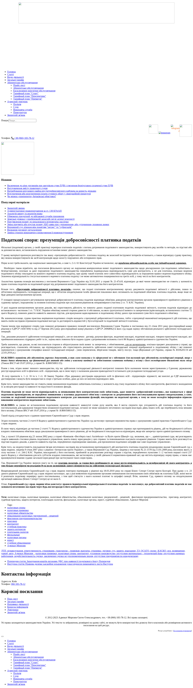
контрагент (13, 524)
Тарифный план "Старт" (26, 93)
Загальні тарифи (15, 80)
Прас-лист (12, 599)
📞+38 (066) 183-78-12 (22, 138)
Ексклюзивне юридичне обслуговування (34, 90)
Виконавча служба (22, 109)
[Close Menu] (2, 636)
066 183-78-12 (18, 584)
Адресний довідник (17, 101)
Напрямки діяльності (18, 604)
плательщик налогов (17, 532)
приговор (12, 521)
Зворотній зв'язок (16, 115)
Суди (16, 107)
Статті (10, 74)
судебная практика (16, 526)
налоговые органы (16, 537)
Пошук (4, 120)
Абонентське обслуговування (22, 82)
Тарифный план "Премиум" (27, 99)
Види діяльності (15, 77)
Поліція (17, 104)
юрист (10, 540)
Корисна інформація (17, 607)
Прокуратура (20, 112)
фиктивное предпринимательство (24, 518)
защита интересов (16, 529)
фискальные (13, 534)
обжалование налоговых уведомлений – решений (33, 515)
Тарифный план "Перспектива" (29, 96)
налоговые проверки (18, 510)
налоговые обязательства (20, 513)
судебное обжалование (19, 543)
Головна (11, 71)
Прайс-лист (19, 85)
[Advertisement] (96, 47)
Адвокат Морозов (16, 545)
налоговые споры (16, 507)
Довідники (12, 609)
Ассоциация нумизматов (182, 631)
